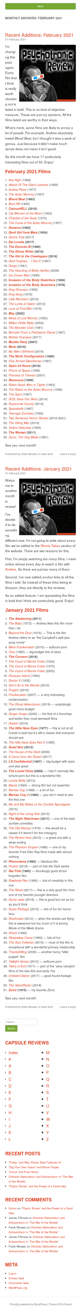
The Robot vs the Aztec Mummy (30, 389)
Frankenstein (17, 694)
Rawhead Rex (18, 880)
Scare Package (19, 909)
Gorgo (13, 265)
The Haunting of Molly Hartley (29, 270)
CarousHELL (18, 208)
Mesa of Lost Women (23, 318)
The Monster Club (21, 327)
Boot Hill (14, 204)
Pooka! (13, 866)
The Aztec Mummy (21, 194)
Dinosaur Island (19, 675)
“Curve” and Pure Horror (23, 1172)
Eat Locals (16, 242)
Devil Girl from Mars (23, 232)
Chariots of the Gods (23, 218)
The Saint (15, 394)
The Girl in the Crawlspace (28, 256)
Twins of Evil (17, 966)
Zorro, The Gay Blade (23, 437)
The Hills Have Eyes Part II (27, 742)
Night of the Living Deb (24, 814)
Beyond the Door (20, 633)
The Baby (15, 623)
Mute (12, 346)
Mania (13, 785)
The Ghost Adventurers (25, 704)
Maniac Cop (17, 790)
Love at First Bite (20, 308)
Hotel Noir (16, 747)
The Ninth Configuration (26, 356)
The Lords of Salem (22, 304)
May (12, 313)
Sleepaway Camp (21, 937)
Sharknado (16, 918)
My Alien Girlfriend (21, 351)
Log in (12, 1273)
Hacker (13, 723)
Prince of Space (19, 370)
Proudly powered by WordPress (28, 1304)
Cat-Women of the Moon (25, 213)
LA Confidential (20, 761)
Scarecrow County (21, 404)
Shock (13, 933)
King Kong (15, 294)
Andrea (10, 569)
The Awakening (20, 618)
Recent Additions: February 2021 (39, 34)
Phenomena (17, 861)
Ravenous (16, 380)
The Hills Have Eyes (23, 728)
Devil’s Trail (16, 237)
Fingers (14, 690)
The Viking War (19, 423)
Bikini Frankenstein (21, 647)
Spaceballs (16, 408)
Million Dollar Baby (21, 323)
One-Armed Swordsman (25, 361)
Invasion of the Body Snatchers (32, 280)
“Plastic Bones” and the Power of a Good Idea (37, 1186)
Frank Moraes (29, 454)
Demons (15, 227)
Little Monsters (19, 299)
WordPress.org (18, 1288)
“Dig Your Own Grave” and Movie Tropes (34, 1167)
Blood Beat (17, 199)
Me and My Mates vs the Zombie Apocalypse (39, 804)
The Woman (17, 432)
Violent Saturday (20, 427)
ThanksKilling (18, 952)
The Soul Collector (21, 942)
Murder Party (18, 342)
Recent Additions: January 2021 (38, 468)
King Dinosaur (18, 289)
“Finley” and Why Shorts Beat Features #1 (35, 1162)
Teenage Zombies (21, 413)
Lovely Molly (17, 780)
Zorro (13, 990)
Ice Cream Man (19, 275)
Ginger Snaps (18, 714)
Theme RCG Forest (60, 1304)
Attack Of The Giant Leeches (28, 184)
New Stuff (46, 454)
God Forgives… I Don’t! (25, 261)
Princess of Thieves (22, 375)
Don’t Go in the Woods (24, 685)
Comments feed (19, 1283)
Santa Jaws (16, 899)
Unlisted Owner (19, 975)
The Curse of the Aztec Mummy (30, 223)
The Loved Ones (21, 771)
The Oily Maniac (20, 828)
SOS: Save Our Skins (23, 399)
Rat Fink (15, 871)
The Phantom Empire (23, 847)
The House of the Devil (24, 752)
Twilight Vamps (19, 961)
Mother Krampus (20, 337)
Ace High (15, 180)
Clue (12, 652)
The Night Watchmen (24, 818)
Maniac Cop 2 (19, 794)
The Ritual (16, 890)
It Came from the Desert (25, 756)
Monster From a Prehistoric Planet (32, 332)
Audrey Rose (17, 189)
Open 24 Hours (20, 365)
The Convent (18, 656)
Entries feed (16, 1278)
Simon (13, 1208)
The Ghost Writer (21, 251)
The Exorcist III (20, 246)
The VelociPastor (20, 985)
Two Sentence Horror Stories (28, 418)
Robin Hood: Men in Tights (27, 384)
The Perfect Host (20, 837)
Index (13, 1052)
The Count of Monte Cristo (27, 661)
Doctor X (15, 680)
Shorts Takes (50, 545)
